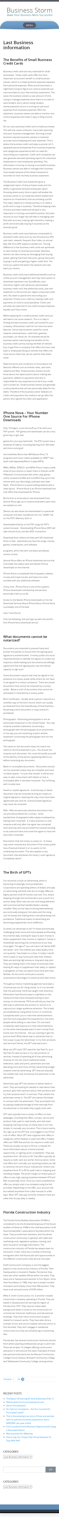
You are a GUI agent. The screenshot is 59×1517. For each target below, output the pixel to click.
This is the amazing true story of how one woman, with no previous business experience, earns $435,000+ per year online (30, 1420)
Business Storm (29, 10)
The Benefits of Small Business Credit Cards (27, 62)
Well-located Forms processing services (25, 1402)
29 (19, 1379)
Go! (50, 1469)
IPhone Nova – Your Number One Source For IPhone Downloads (25, 416)
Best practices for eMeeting (19, 1433)
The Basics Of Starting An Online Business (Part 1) (30, 1398)
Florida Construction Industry (26, 1212)
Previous (7, 1379)
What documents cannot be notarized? (25, 638)
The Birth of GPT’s (17, 872)
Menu (29, 25)
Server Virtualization (16, 1405)
